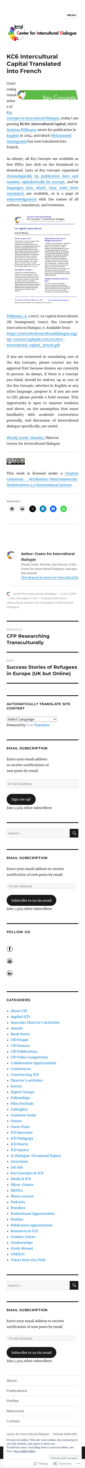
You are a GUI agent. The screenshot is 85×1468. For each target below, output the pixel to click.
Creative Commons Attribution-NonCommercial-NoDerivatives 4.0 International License (43, 479)
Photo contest (22, 1196)
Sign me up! (21, 799)
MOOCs (17, 1190)
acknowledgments (22, 199)
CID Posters (20, 1046)
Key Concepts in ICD (23, 598)
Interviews (19, 1161)
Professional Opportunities (33, 1214)
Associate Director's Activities (35, 1022)
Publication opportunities (32, 1225)
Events (16, 1086)
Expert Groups (22, 1092)
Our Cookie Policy (24, 1451)
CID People (19, 1040)
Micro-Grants (22, 1185)
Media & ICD (21, 1179)
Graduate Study (23, 1115)
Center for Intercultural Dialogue (35, 593)
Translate (42, 725)
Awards (17, 1028)
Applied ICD (20, 1017)
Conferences (21, 1069)
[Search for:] (38, 833)
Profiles (17, 1219)
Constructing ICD (25, 1075)
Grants (16, 1121)
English (13, 135)
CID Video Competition (29, 1057)
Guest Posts (20, 1127)
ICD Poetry (19, 1144)
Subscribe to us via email (31, 900)
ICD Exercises (22, 1132)
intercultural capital (20, 602)
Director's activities (27, 1080)
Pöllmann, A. (17, 316)
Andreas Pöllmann (22, 130)
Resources (15, 1411)
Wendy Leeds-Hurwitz (25, 438)
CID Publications (24, 1051)
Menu (71, 15)
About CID (19, 1011)
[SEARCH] (74, 833)
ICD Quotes (20, 1150)
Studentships (22, 1242)
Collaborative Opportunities (33, 1063)
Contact (13, 1421)
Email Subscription (27, 748)
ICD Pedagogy (22, 1138)
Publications (17, 1391)
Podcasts (18, 1202)
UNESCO (18, 1254)
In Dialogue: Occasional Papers (36, 1156)
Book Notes (20, 1034)
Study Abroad (22, 1248)
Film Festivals (22, 1103)
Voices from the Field (28, 1260)
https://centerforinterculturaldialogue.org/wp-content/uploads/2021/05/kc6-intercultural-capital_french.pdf (42, 339)
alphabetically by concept (43, 182)
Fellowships (20, 1098)
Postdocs (18, 1208)
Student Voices (23, 1237)
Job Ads (17, 1167)
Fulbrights (19, 1109)
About (12, 1381)
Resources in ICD (24, 1231)
